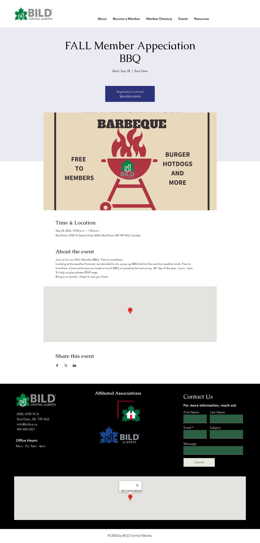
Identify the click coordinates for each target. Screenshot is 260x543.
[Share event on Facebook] (57, 365)
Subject (215, 427)
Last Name (217, 412)
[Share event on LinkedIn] (74, 365)
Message (190, 443)
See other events (130, 96)
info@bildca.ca (27, 424)
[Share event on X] (66, 365)
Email (187, 427)
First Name (191, 412)
